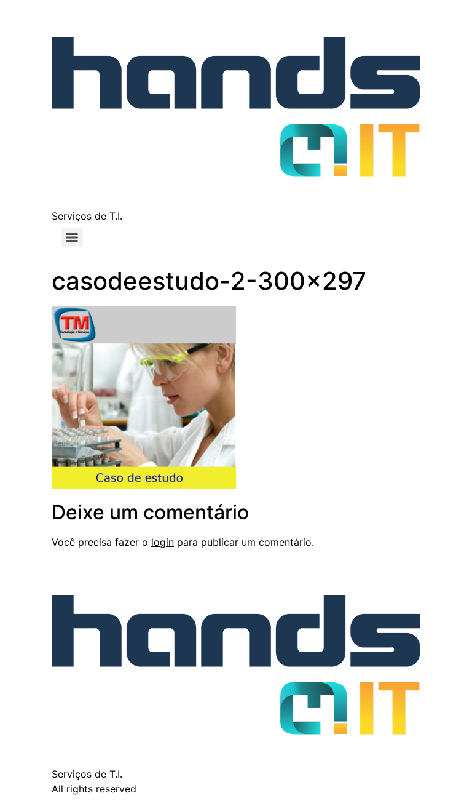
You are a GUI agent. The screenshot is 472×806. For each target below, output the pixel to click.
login (162, 542)
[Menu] (72, 237)
